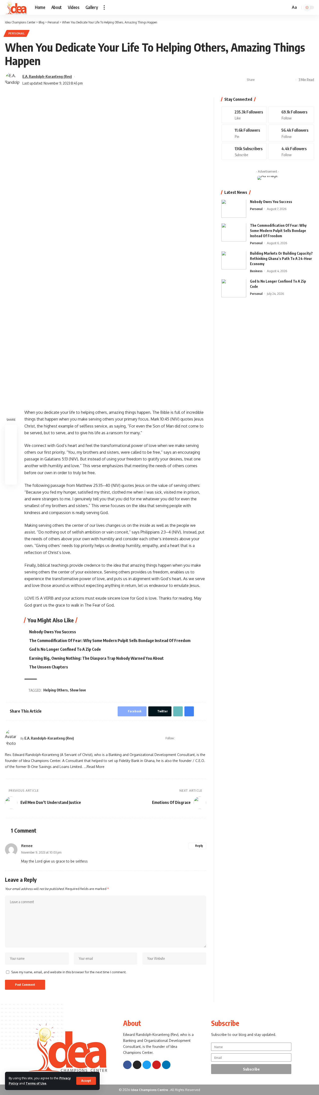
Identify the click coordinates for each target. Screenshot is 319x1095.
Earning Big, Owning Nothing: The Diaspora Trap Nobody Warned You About (96, 658)
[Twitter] (192, 738)
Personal (16, 33)
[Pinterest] (244, 133)
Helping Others (55, 690)
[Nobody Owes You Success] (233, 208)
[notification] (280, 7)
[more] (104, 7)
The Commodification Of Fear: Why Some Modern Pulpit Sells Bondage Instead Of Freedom (109, 640)
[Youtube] (244, 151)
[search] (286, 7)
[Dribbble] (291, 151)
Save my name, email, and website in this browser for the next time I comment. (68, 972)
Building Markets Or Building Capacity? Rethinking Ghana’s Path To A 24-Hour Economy (281, 258)
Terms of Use (36, 1083)
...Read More (94, 767)
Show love (78, 690)
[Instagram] (198, 738)
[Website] (179, 738)
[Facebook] (185, 738)
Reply (199, 846)
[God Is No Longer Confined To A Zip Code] (233, 288)
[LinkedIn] (204, 738)
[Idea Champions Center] (16, 7)
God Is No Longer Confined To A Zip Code (65, 649)
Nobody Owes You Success (52, 631)
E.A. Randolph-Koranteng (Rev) (47, 76)
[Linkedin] (166, 1065)
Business (256, 271)
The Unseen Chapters (48, 666)
